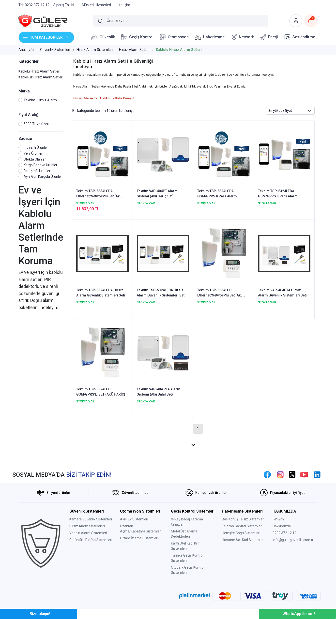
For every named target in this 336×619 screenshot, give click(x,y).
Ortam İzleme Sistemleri (139, 538)
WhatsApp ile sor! (298, 613)
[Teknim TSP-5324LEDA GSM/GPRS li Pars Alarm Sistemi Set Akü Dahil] (284, 154)
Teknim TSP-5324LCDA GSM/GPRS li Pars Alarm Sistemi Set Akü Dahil (217, 194)
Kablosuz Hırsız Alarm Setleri (40, 77)
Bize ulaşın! (40, 613)
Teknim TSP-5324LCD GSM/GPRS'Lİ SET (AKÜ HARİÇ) (100, 391)
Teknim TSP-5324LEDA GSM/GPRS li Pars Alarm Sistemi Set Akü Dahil (278, 194)
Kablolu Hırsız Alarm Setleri (39, 71)
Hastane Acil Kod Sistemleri (243, 540)
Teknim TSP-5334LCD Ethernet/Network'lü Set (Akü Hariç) (220, 293)
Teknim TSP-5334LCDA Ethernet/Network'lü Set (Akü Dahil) (99, 194)
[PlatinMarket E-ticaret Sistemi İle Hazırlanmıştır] (194, 596)
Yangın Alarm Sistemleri (88, 533)
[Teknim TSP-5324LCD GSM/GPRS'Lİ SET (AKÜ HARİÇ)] (102, 352)
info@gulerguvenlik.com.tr (293, 540)
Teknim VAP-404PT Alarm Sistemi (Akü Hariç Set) (157, 193)
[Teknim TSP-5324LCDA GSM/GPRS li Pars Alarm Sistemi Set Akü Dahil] (223, 154)
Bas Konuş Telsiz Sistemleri (243, 519)
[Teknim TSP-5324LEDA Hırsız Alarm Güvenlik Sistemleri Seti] (163, 253)
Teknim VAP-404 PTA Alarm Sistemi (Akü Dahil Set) (158, 391)
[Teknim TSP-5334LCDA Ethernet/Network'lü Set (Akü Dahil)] (102, 154)
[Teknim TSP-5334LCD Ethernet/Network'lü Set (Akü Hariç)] (223, 253)
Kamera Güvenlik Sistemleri (90, 519)
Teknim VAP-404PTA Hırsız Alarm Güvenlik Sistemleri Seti (282, 292)
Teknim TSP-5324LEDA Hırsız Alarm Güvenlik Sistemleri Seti (161, 292)
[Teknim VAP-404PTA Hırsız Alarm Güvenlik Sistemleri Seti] (284, 253)
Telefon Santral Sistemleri (242, 526)
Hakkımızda (282, 526)
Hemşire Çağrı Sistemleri (241, 533)
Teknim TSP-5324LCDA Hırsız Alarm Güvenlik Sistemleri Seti (100, 292)
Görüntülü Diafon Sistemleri (90, 540)
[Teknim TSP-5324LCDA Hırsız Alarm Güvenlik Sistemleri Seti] (102, 253)
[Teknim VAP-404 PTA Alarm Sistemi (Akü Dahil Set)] (163, 352)
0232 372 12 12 (284, 533)
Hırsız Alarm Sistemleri (87, 526)
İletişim (278, 519)
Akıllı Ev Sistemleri (134, 519)
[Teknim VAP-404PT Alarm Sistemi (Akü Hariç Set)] (163, 154)
